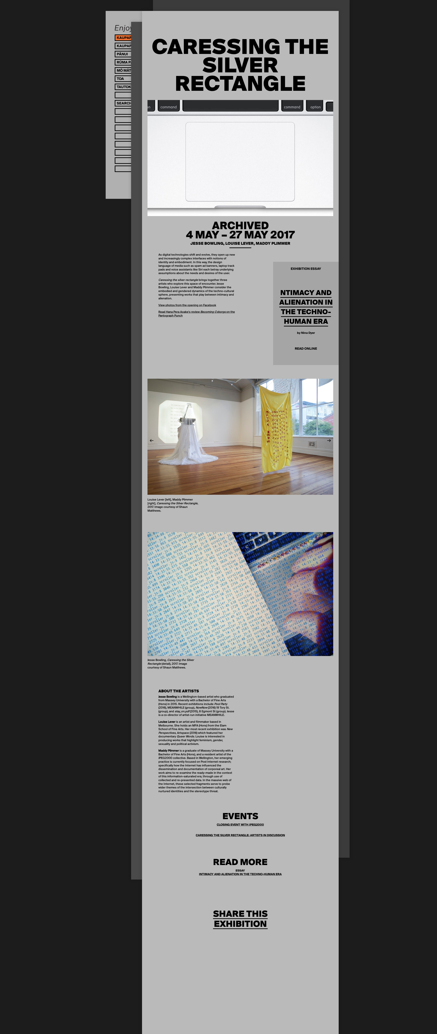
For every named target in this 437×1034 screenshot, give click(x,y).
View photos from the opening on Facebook (187, 305)
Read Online (306, 349)
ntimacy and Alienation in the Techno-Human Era (306, 307)
